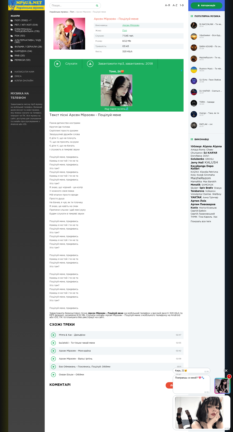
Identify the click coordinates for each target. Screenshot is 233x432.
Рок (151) (20, 36)
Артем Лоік (198, 201)
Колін (194, 208)
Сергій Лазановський (203, 214)
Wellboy (216, 194)
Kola (193, 175)
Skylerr (194, 188)
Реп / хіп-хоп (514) (26, 25)
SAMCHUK (207, 185)
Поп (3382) (23, 20)
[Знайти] (97, 5)
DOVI (206, 156)
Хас (215, 217)
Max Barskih (209, 182)
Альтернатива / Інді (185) (28, 41)
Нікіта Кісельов (208, 208)
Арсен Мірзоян (130, 25)
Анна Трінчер (210, 198)
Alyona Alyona (212, 146)
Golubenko (197, 159)
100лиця (196, 147)
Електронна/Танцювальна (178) (27, 30)
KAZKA (195, 172)
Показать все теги (201, 222)
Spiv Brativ (206, 188)
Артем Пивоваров (203, 204)
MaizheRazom (201, 178)
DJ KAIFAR (210, 153)
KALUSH (211, 162)
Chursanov (197, 153)
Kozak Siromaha (206, 175)
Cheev (209, 150)
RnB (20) (20, 56)
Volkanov (210, 191)
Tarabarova (197, 191)
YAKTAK (196, 197)
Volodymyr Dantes (201, 194)
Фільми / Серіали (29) (28, 47)
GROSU (209, 159)
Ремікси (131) (22, 60)
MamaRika (196, 182)
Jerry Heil (197, 163)
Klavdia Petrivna (209, 172)
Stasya (217, 188)
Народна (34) (23, 51)
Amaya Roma (198, 150)
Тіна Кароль (205, 217)
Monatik (196, 185)
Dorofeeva (196, 156)
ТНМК (194, 217)
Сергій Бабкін (198, 211)
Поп (124, 31)
